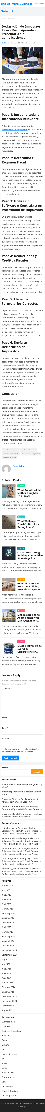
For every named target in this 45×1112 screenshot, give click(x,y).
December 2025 (9, 922)
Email (5, 728)
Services (6, 1081)
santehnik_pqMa (10, 848)
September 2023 (9, 1005)
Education (6, 1035)
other (4, 1068)
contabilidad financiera (28, 450)
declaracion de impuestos (31, 454)
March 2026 (7, 908)
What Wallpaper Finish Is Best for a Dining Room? (28, 524)
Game (4, 1040)
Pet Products (8, 1072)
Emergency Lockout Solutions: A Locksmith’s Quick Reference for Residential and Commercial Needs (21, 831)
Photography (8, 1077)
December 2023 (9, 996)
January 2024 (8, 992)
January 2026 (8, 918)
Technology (7, 1086)
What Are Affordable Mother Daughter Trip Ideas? (29, 493)
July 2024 (6, 964)
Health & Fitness (9, 1054)
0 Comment (30, 43)
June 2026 (6, 894)
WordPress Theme (37, 1103)
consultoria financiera (10, 450)
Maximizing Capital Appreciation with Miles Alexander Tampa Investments (29, 619)
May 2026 (6, 899)
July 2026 (6, 890)
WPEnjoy (23, 1106)
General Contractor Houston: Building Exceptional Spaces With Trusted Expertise (29, 589)
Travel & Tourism (10, 1091)
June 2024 (6, 968)
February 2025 (8, 936)
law (3, 1058)
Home (4, 19)
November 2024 (9, 950)
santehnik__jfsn (9, 868)
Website (5, 738)
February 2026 (8, 913)
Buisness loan (8, 1021)
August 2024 (8, 959)
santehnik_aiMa (9, 838)
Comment (7, 688)
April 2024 (6, 978)
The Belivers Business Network (16, 7)
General (5, 1044)
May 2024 (6, 973)
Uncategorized (9, 1095)
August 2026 (8, 885)
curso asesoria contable (11, 454)
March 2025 (7, 931)
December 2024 (9, 945)
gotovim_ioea (8, 828)
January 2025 (8, 941)
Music (4, 1063)
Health (5, 1049)
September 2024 (9, 954)
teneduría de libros (9, 458)
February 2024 (8, 987)
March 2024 (7, 982)
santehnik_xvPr (9, 858)
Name (5, 717)
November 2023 (9, 1001)
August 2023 (8, 1010)
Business (11, 19)
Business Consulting (11, 1031)
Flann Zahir (18, 466)
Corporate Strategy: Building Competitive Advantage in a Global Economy (30, 557)
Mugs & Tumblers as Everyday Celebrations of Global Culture (29, 650)
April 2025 (6, 927)
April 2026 (6, 904)
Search (5, 767)
